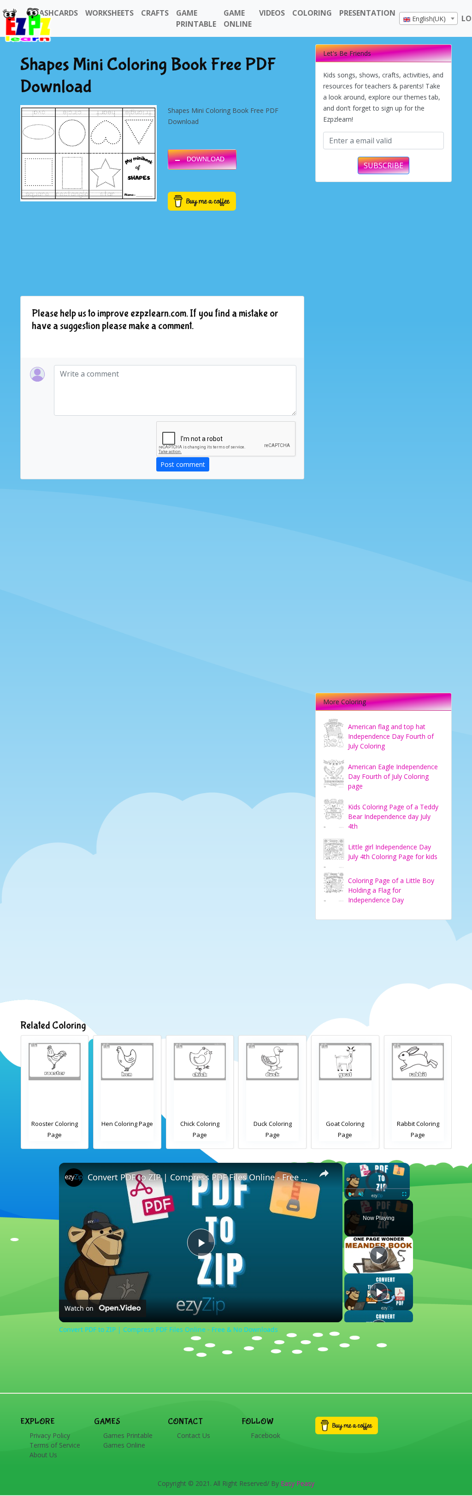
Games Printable (128, 1435)
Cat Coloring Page (417, 1123)
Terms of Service (55, 1445)
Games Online (124, 1445)
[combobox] (428, 18)
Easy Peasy (297, 1483)
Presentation (367, 13)
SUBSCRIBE (383, 165)
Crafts (155, 13)
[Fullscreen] (404, 1194)
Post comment (182, 464)
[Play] (349, 1194)
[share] (324, 1173)
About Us (43, 1454)
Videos (272, 13)
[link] (74, 1177)
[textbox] (428, 18)
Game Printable (196, 18)
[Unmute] (360, 1194)
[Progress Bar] (377, 1188)
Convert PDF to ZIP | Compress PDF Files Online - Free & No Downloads (199, 1177)
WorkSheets (109, 13)
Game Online (238, 18)
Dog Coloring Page (345, 1123)
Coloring (312, 13)
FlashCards (54, 13)
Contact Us (193, 1435)
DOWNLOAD (205, 159)
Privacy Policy (50, 1435)
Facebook (265, 1435)
